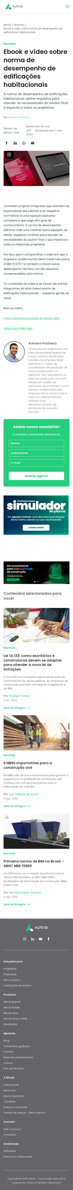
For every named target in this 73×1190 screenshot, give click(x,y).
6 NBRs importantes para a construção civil (28, 765)
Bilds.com (10, 1090)
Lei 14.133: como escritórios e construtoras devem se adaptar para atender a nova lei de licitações (33, 662)
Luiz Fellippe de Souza (24, 794)
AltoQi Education (14, 1096)
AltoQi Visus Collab (15, 1018)
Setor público (12, 980)
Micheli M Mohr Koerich (25, 893)
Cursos (8, 1063)
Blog (6, 1040)
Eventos (8, 1051)
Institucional (11, 1085)
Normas (19, 25)
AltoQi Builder (12, 1007)
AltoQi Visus (11, 1013)
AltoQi (7, 25)
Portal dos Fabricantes (18, 1156)
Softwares (10, 1151)
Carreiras (9, 1101)
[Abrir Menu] (67, 7)
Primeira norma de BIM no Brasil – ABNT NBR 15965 (34, 863)
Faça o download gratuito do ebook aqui (31, 318)
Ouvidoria (10, 1134)
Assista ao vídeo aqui (18, 328)
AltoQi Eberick (12, 1002)
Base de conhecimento (18, 1057)
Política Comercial (15, 1107)
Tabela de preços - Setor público (25, 1112)
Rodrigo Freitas (19, 696)
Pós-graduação (14, 1068)
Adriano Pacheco (19, 117)
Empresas (10, 974)
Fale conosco (13, 1129)
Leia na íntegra (14, 708)
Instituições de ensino (17, 985)
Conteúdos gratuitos (17, 1046)
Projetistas (10, 968)
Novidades (10, 1024)
